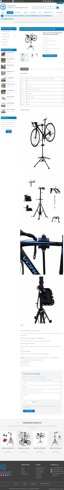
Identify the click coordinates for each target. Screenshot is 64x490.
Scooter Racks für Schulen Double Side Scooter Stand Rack (11, 52)
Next (1, 455)
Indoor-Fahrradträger (26, 22)
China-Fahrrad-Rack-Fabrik (54, 357)
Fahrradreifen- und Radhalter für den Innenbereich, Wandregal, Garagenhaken (11, 84)
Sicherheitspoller (5, 42)
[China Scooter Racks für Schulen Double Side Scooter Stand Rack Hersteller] (3, 54)
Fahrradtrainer (4, 44)
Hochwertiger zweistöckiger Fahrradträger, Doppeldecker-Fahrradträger (11, 77)
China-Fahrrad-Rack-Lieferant (43, 357)
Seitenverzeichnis (52, 488)
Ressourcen (33, 12)
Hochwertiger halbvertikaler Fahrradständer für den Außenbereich (11, 90)
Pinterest (43, 1)
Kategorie (20, 22)
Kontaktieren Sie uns (48, 12)
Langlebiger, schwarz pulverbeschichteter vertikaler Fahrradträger (11, 71)
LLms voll (61, 488)
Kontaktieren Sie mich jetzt (49, 55)
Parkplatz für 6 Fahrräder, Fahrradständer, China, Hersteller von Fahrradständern (11, 96)
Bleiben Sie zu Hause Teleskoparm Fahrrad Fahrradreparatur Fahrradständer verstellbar (35, 448)
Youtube (48, 1)
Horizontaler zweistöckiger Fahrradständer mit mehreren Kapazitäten (11, 103)
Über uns (26, 12)
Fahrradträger (4, 39)
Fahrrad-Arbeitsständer (34, 22)
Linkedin (50, 1)
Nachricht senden (29, 410)
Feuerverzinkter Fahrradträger (31, 357)
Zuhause (3, 12)
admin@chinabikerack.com (19, 1)
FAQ (40, 12)
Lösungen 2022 (59, 12)
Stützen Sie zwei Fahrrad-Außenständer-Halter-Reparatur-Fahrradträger (40, 379)
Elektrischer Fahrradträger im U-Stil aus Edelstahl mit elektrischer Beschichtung (11, 109)
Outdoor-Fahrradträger (6, 31)
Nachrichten (18, 12)
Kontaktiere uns (8, 131)
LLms (58, 488)
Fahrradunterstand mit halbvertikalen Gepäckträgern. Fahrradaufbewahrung (11, 65)
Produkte (10, 12)
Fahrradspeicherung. (5, 34)
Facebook (46, 1)
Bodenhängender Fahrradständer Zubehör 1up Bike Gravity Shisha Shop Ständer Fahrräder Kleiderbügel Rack (19, 448)
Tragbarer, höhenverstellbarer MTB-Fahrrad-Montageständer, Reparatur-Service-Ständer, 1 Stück (50, 448)
